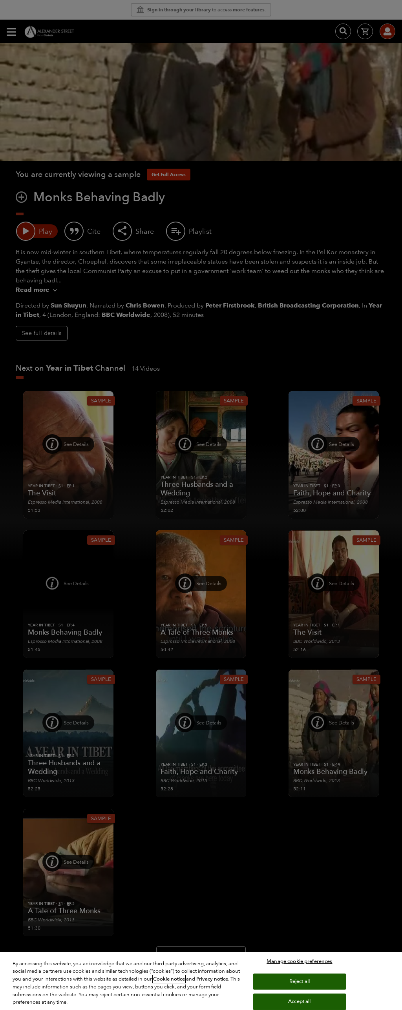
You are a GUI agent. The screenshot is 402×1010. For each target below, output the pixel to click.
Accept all (299, 1001)
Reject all (299, 981)
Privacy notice (212, 979)
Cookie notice (169, 979)
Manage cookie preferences (299, 961)
